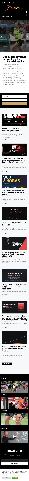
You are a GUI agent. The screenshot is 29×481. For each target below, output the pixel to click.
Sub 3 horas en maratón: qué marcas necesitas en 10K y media (13, 192)
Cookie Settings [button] (6, 477)
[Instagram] (7, 2)
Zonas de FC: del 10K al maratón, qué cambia (11, 130)
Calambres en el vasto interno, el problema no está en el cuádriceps (14, 286)
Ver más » (4, 139)
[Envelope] (14, 2)
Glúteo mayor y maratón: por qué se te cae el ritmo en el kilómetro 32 (13, 254)
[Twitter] (4, 2)
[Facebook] (9, 2)
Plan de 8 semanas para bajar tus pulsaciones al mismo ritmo (14, 348)
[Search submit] (14, 103)
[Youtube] (11, 2)
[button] (26, 15)
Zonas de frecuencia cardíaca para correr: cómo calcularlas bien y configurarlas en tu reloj (14, 318)
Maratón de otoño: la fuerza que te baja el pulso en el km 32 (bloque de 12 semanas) (13, 160)
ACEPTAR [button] (15, 477)
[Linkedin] (2, 2)
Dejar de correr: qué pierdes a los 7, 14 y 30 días (14, 223)
